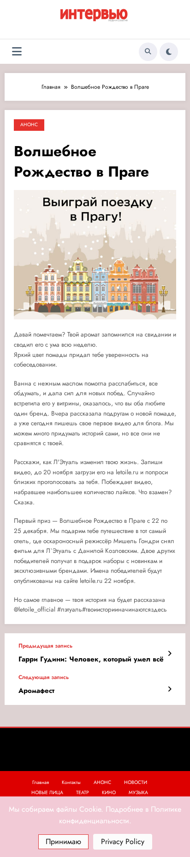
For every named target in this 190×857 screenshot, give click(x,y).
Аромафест (36, 691)
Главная (40, 782)
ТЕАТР (82, 792)
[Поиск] (148, 52)
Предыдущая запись (45, 646)
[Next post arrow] (169, 689)
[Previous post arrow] (169, 653)
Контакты (71, 782)
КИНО (109, 792)
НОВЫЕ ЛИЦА (47, 792)
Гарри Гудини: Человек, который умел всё (91, 659)
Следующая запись (43, 677)
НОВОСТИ (135, 782)
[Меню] (16, 51)
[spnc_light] (169, 52)
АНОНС (29, 124)
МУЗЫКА (138, 792)
